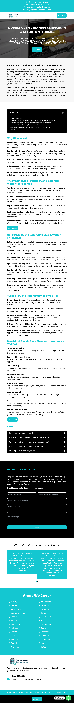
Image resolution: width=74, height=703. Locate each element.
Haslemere (45, 639)
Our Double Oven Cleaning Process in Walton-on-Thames (31, 123)
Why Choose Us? (17, 118)
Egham (44, 613)
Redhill (14, 643)
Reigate (14, 639)
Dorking (44, 628)
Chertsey (45, 605)
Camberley (46, 617)
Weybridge (16, 609)
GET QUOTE (37, 50)
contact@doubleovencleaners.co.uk (30, 488)
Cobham (45, 609)
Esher (43, 620)
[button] (36, 581)
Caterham (15, 647)
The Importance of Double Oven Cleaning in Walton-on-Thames (33, 120)
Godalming (16, 624)
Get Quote (62, 15)
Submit (37, 527)
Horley (43, 643)
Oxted (43, 647)
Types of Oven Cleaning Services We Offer (25, 125)
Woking (14, 602)
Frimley (14, 617)
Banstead (45, 635)
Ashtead (14, 628)
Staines (14, 620)
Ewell (13, 635)
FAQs (13, 129)
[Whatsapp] (68, 698)
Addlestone (46, 602)
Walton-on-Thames (20, 613)
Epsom (14, 632)
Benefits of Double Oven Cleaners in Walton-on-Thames (30, 127)
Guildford (15, 605)
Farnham (45, 632)
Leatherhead (46, 624)
